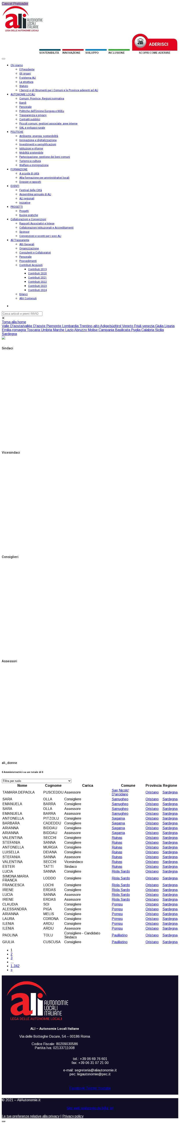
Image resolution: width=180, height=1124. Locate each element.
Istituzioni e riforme (31, 149)
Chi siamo (17, 65)
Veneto (128, 326)
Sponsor (24, 232)
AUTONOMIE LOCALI (23, 94)
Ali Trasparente (20, 240)
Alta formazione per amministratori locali (44, 178)
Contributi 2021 (37, 278)
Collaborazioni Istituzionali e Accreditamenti (46, 228)
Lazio (69, 330)
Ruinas (117, 838)
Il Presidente (26, 69)
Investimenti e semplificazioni (37, 144)
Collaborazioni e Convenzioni (28, 219)
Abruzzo (81, 330)
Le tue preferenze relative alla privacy (30, 1116)
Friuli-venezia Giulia (149, 326)
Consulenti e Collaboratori (35, 253)
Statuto (23, 86)
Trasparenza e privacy (33, 115)
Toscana (34, 330)
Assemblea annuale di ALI (35, 194)
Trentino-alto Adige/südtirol (100, 326)
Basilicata (123, 330)
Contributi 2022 (37, 282)
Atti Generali (26, 244)
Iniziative (24, 203)
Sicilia (159, 330)
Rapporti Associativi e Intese (36, 224)
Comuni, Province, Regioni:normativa (41, 99)
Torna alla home (14, 322)
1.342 (15, 966)
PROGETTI (17, 207)
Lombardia (70, 326)
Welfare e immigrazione (34, 165)
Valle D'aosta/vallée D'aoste (24, 326)
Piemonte (54, 326)
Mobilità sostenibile (31, 153)
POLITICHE (17, 132)
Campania (107, 330)
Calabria (148, 330)
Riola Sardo (121, 871)
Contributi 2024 (37, 290)
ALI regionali (26, 199)
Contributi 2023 (37, 286)
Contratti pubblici (29, 119)
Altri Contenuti (28, 298)
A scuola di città (29, 174)
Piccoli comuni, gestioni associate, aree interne (48, 124)
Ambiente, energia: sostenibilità (38, 136)
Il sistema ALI (27, 78)
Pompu (117, 904)
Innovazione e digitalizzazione (38, 140)
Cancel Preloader (15, 3)
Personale (25, 107)
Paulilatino (120, 935)
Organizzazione (29, 248)
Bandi (22, 103)
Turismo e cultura (30, 161)
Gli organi (25, 74)
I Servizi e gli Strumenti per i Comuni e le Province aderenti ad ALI (58, 90)
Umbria (47, 330)
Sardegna (9, 334)
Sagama (118, 818)
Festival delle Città (30, 190)
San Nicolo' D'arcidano (120, 792)
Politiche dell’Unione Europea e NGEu (41, 111)
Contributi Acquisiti (31, 265)
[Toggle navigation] (3, 58)
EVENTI (15, 186)
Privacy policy (72, 1116)
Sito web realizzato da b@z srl (90, 1108)
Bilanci (23, 294)
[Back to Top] (3, 1121)
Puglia (136, 330)
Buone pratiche (28, 215)
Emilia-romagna (14, 330)
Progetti (24, 211)
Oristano (152, 792)
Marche (59, 330)
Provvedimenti (28, 261)
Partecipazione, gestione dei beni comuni (44, 157)
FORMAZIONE (19, 169)
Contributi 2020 (37, 273)
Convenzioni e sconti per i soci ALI (40, 236)
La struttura (26, 82)
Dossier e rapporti (30, 182)
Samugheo (120, 799)
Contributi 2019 (37, 269)
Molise (93, 330)
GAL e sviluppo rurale (32, 128)
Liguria (169, 326)
